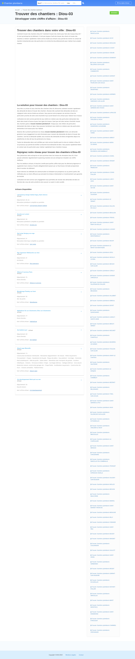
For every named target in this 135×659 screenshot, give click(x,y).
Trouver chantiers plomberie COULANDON (100, 544)
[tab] (49, 195)
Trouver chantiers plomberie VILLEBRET (104, 295)
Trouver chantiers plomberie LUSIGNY (103, 229)
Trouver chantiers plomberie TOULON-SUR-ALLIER (103, 350)
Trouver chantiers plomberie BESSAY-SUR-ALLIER (103, 265)
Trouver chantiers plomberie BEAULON (104, 213)
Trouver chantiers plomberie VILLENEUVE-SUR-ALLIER (100, 413)
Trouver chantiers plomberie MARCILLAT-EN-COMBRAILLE (100, 460)
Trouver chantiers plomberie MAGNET (103, 538)
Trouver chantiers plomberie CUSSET (103, 48)
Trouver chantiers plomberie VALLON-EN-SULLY (103, 207)
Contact (81, 655)
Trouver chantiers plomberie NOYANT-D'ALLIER (103, 588)
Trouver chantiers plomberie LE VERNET (101, 200)
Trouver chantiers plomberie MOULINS (104, 43)
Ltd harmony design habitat (38, 205)
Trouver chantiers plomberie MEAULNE (104, 512)
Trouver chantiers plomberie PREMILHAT (100, 166)
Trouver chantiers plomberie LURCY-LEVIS (102, 180)
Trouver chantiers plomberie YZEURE (103, 53)
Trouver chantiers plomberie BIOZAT (103, 568)
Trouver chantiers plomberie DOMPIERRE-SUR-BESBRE (100, 125)
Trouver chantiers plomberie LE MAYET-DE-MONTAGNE (101, 246)
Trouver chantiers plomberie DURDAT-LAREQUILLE (103, 276)
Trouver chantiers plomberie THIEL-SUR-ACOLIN (102, 395)
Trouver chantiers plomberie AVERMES (104, 94)
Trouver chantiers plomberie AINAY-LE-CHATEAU (103, 356)
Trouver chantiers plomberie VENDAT (103, 161)
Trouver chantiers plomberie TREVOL (103, 217)
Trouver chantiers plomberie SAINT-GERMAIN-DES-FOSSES (102, 107)
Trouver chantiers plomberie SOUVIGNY (100, 193)
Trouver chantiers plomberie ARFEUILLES (100, 594)
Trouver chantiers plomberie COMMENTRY (100, 70)
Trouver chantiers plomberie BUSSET (103, 534)
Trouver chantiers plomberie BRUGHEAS (100, 290)
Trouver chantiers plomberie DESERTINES (100, 88)
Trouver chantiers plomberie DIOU (102, 252)
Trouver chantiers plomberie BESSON (103, 489)
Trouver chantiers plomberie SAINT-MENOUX (102, 447)
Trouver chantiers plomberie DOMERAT (104, 57)
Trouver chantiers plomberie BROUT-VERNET (103, 325)
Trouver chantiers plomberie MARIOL (103, 501)
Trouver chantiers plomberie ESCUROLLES (100, 581)
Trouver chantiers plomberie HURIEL (103, 156)
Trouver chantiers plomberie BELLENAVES (100, 388)
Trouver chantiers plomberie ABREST (103, 137)
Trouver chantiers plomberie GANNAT (103, 76)
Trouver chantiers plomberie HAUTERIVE (100, 363)
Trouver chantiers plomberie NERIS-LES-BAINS (102, 143)
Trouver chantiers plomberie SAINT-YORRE (102, 132)
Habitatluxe (33, 321)
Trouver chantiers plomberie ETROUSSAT (100, 619)
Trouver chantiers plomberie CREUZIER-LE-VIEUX (100, 118)
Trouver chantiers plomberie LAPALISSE (104, 112)
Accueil (17, 10)
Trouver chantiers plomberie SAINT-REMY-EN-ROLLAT (102, 223)
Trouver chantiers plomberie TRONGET (104, 466)
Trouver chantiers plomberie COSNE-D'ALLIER (103, 173)
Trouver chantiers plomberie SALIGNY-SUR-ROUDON (103, 478)
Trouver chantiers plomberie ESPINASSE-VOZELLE (100, 472)
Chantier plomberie (12, 3)
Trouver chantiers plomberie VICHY (102, 38)
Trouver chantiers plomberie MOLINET (103, 330)
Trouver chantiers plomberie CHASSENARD (100, 453)
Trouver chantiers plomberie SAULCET (103, 550)
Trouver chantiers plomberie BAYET (103, 600)
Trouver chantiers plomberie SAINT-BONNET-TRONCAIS (102, 506)
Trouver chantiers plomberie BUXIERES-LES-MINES (103, 343)
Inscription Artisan (123, 3)
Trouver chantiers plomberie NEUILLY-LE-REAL (103, 258)
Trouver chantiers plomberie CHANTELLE (100, 336)
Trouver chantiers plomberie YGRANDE (104, 522)
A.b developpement (36, 390)
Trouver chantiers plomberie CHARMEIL (104, 625)
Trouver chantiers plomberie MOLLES (103, 484)
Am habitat (33, 340)
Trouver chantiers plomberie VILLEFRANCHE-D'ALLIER (100, 283)
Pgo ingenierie (34, 263)
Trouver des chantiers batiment (32, 10)
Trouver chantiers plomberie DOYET (103, 305)
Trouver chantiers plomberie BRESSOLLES (100, 433)
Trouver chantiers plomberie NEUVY (103, 241)
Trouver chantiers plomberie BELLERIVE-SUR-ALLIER (100, 63)
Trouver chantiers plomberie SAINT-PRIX (102, 528)
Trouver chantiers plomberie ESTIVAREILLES (100, 420)
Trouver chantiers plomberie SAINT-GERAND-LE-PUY (102, 401)
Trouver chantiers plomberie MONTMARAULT (100, 235)
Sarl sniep (33, 244)
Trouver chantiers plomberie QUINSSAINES (100, 311)
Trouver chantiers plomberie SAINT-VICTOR (102, 187)
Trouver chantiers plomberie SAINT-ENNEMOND (102, 613)
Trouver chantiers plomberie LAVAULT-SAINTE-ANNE (103, 318)
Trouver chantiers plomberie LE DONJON (101, 370)
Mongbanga (33, 302)
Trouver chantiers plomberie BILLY (102, 517)
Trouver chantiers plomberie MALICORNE (100, 495)
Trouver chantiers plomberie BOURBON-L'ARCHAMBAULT (100, 150)
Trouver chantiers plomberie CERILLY (103, 270)
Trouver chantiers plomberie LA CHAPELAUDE (101, 440)
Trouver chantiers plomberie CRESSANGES (100, 631)
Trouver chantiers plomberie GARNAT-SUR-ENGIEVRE (103, 574)
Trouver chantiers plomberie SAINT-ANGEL (102, 556)
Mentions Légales (71, 655)
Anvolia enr (33, 225)
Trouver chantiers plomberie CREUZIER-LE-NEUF (100, 427)
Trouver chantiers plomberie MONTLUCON (100, 32)
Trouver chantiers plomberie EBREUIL (103, 300)
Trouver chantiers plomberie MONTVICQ (100, 606)
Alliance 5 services (35, 283)
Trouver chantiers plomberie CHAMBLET (100, 376)
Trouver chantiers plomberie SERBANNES (100, 563)
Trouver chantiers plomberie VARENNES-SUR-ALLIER (100, 100)
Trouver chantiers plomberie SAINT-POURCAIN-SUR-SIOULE (102, 82)
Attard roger (33, 371)
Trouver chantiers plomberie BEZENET (103, 382)
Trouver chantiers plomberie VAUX (102, 407)
